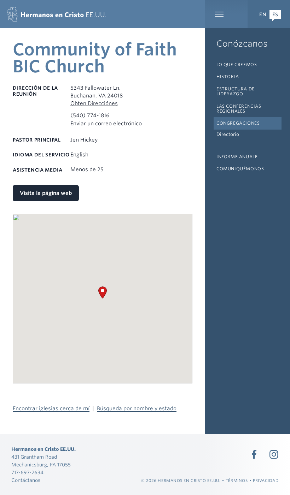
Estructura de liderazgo (235, 91)
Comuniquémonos (240, 168)
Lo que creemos (236, 64)
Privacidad (266, 480)
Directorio (227, 134)
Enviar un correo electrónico (106, 123)
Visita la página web (46, 193)
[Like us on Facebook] (254, 454)
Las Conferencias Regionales (238, 108)
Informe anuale (236, 156)
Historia (227, 76)
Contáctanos (25, 480)
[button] (102, 293)
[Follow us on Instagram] (274, 454)
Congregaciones (238, 123)
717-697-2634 (27, 472)
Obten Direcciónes (94, 103)
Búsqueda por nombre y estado (136, 408)
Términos (237, 480)
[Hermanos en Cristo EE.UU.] (56, 14)
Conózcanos (241, 43)
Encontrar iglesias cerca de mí (51, 408)
